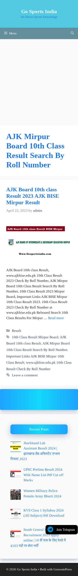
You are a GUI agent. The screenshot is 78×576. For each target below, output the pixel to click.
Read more (56, 318)
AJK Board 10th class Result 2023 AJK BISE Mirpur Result (32, 196)
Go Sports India (39, 11)
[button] (72, 33)
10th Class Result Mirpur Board (35, 337)
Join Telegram (65, 529)
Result (16, 331)
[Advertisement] (39, 80)
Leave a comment (25, 375)
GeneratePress (62, 569)
